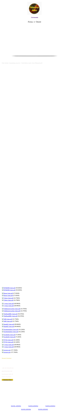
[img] (34, 8)
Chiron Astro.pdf (8, 298)
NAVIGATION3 (50, 406)
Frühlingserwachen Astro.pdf (12, 309)
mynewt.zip (7, 350)
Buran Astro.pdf (8, 293)
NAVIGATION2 (33, 406)
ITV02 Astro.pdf (8, 340)
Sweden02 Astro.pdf (9, 334)
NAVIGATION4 (26, 409)
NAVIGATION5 (43, 409)
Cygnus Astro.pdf (9, 303)
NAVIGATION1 (16, 406)
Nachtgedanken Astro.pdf (11, 329)
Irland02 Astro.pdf (9, 324)
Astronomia (34, 17)
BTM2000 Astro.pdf (9, 288)
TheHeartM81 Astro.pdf (10, 314)
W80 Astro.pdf (8, 319)
